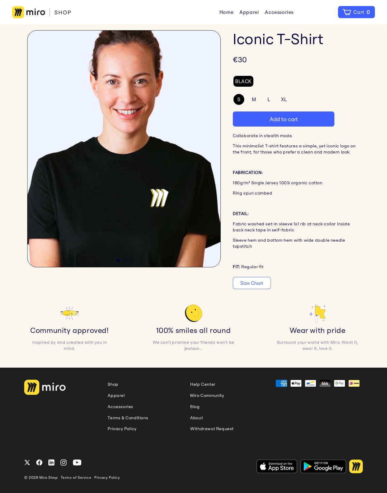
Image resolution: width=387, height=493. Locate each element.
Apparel (249, 12)
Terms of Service (76, 477)
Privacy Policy (122, 428)
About (196, 417)
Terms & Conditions (128, 417)
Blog (195, 406)
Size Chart (251, 283)
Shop (113, 384)
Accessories (279, 12)
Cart (361, 12)
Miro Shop (48, 477)
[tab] (118, 260)
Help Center (203, 384)
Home (226, 12)
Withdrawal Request (212, 428)
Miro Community (207, 395)
